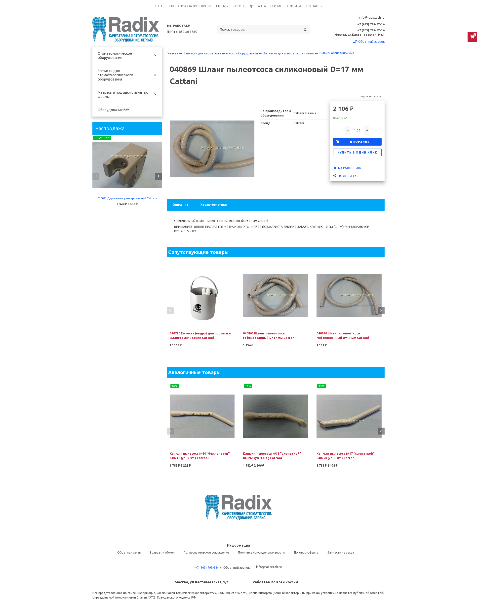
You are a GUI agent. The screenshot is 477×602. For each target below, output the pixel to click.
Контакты (314, 6)
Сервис (276, 6)
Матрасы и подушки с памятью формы (123, 94)
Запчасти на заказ (340, 552)
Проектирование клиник (190, 6)
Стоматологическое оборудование (115, 55)
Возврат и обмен (162, 552)
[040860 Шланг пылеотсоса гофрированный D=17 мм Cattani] (275, 295)
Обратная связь (129, 552)
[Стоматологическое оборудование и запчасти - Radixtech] (125, 29)
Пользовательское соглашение (206, 552)
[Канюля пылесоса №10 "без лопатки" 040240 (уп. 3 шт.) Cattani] (202, 415)
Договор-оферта (306, 552)
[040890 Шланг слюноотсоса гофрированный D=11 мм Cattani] (349, 295)
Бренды (222, 6)
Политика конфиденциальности (261, 552)
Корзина (293, 6)
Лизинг (239, 6)
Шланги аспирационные (336, 53)
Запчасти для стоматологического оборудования (115, 75)
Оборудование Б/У (113, 110)
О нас (159, 6)
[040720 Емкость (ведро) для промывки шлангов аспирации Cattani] (202, 295)
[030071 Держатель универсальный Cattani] (127, 165)
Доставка (258, 6)
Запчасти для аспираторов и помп (289, 53)
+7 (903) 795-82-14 (208, 567)
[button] (95, 176)
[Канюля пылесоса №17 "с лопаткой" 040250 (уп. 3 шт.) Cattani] (349, 415)
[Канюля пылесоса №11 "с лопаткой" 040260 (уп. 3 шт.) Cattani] (275, 415)
